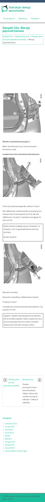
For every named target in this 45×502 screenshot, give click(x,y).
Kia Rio (7, 436)
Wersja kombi (27, 380)
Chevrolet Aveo (11, 424)
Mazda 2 (8, 439)
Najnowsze (22, 19)
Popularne (35, 19)
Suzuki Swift (10, 448)
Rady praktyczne (22, 37)
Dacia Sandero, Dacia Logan (16, 451)
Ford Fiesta (9, 433)
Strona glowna (9, 19)
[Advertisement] (22, 68)
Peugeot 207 (10, 442)
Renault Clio (7, 37)
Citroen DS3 (9, 427)
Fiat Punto (9, 430)
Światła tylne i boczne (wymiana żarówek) (11, 383)
